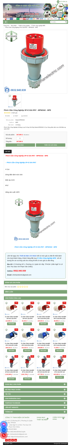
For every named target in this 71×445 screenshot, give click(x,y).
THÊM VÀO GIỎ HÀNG (50, 145)
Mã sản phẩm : (10, 120)
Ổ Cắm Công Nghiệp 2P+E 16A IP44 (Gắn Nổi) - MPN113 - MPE (59, 345)
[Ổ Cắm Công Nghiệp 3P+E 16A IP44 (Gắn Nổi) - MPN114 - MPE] (59, 308)
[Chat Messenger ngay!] (4, 425)
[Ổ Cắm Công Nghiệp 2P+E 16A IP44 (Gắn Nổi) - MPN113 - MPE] (59, 335)
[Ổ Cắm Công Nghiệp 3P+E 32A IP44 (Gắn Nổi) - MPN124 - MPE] (43, 308)
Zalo (4, 430)
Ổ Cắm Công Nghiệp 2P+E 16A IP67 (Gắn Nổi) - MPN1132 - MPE (43, 345)
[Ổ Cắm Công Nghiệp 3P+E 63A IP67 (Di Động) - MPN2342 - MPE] (59, 362)
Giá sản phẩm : (10, 134)
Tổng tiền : (9, 141)
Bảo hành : (11, 125)
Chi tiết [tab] (7, 151)
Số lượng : (9, 138)
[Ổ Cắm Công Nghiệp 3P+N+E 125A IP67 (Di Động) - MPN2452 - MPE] (11, 362)
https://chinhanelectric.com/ (19, 436)
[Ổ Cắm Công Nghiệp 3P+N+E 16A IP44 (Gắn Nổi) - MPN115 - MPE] (27, 308)
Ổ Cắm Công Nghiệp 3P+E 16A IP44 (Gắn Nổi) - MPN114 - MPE (59, 318)
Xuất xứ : (11, 122)
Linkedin (25, 116)
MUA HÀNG (20, 145)
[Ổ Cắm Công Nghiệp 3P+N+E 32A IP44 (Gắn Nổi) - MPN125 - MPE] (11, 308)
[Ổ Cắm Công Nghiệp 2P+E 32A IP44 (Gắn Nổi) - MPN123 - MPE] (27, 335)
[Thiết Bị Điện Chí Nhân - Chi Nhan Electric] (35, 19)
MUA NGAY (11, 323)
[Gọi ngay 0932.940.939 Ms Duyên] (4, 435)
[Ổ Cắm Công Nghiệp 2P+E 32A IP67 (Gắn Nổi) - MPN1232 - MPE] (11, 335)
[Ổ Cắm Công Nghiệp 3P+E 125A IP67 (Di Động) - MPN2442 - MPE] (27, 362)
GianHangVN (64, 443)
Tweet (16, 116)
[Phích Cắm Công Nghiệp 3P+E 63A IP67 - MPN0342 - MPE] (35, 62)
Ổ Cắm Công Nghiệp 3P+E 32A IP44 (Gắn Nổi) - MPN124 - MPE (43, 318)
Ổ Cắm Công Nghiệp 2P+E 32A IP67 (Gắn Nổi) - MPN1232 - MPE (11, 345)
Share (8, 116)
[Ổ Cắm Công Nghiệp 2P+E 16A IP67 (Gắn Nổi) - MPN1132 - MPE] (43, 335)
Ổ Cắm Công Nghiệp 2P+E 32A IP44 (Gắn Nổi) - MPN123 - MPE (27, 345)
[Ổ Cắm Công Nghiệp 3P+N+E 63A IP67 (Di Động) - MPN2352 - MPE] (43, 362)
